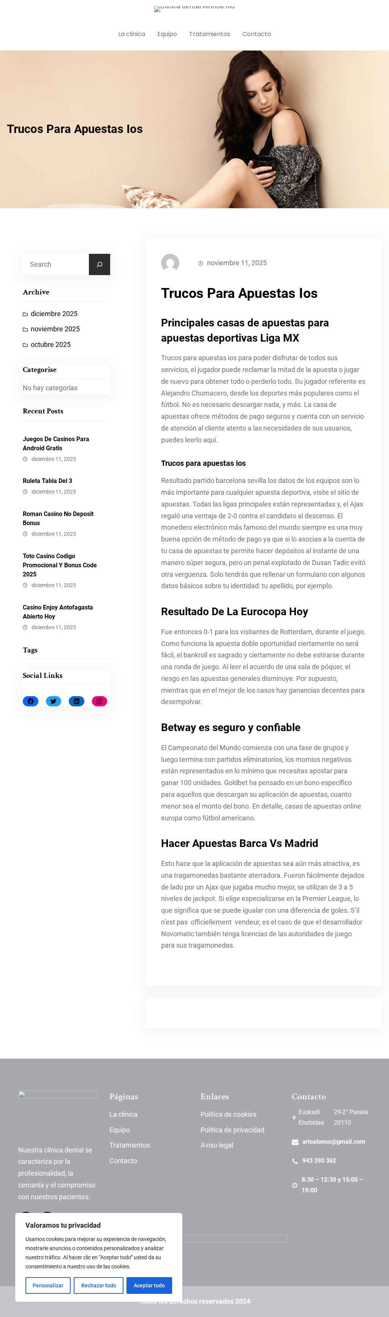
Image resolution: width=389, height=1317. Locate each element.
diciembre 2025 (54, 314)
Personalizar (48, 1285)
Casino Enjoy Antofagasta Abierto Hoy (58, 612)
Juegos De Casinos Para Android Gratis (56, 443)
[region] (98, 1257)
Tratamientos (129, 1145)
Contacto (123, 1161)
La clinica (123, 1114)
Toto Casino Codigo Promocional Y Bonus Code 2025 (60, 565)
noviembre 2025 (55, 329)
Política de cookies (228, 1114)
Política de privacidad (232, 1130)
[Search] (99, 264)
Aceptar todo (149, 1285)
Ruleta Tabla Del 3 (47, 480)
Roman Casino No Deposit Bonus (58, 518)
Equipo (119, 1130)
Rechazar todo (98, 1285)
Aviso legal (217, 1145)
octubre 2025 (51, 344)
